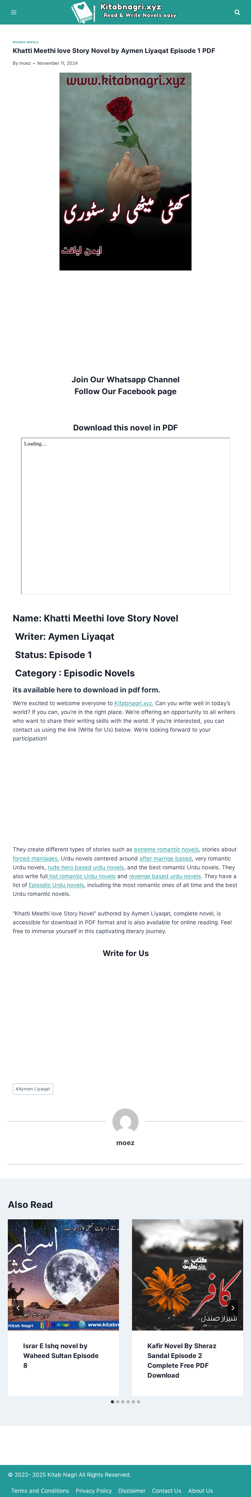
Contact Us (166, 1491)
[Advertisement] (125, 316)
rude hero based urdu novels (86, 867)
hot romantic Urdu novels (82, 876)
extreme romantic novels (166, 849)
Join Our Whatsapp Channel (126, 379)
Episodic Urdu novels (56, 885)
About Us (200, 1491)
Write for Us (126, 953)
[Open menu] (14, 12)
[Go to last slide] (18, 1308)
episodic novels (25, 42)
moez (125, 1143)
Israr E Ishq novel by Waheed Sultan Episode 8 (61, 1355)
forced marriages (35, 858)
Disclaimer (131, 1491)
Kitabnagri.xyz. (134, 703)
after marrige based (166, 858)
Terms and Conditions (40, 1491)
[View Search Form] (237, 12)
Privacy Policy (94, 1491)
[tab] (112, 1401)
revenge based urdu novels (165, 876)
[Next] (232, 1308)
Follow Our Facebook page (125, 391)
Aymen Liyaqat (33, 1088)
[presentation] (63, 1275)
